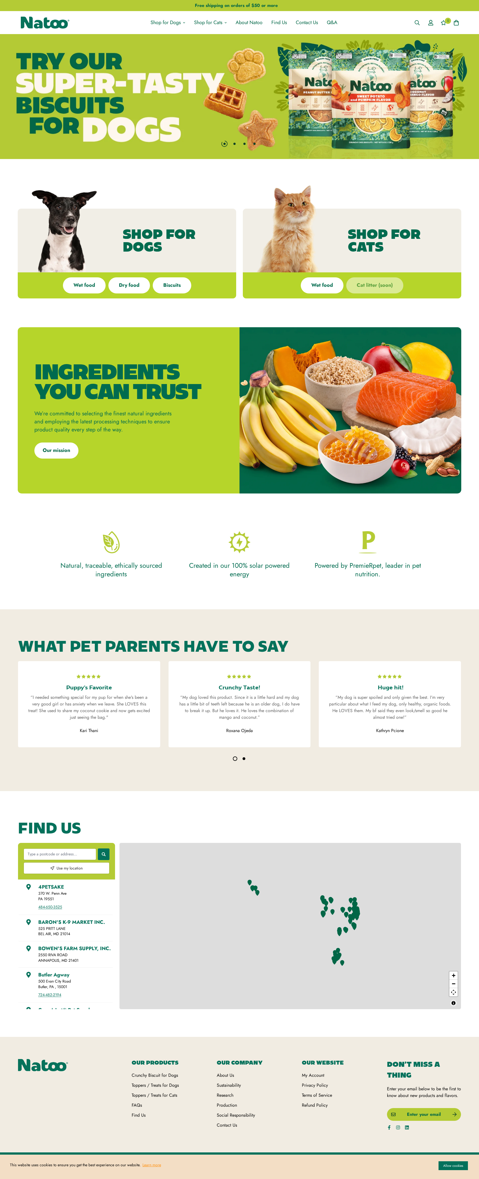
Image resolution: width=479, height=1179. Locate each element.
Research (225, 1088)
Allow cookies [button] (453, 1165)
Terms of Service (317, 1088)
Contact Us (307, 22)
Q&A (332, 22)
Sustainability (229, 1078)
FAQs (137, 1098)
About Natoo (249, 22)
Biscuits (172, 285)
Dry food (129, 285)
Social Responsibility (236, 1108)
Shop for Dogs (166, 22)
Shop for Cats (208, 22)
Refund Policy (315, 1098)
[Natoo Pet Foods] (45, 22)
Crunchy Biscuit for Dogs (155, 1068)
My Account (313, 1068)
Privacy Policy (315, 1078)
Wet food (84, 285)
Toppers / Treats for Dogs (155, 1078)
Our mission (56, 450)
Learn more (151, 1165)
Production (227, 1098)
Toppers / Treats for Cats (154, 1088)
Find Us (279, 22)
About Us (225, 1068)
